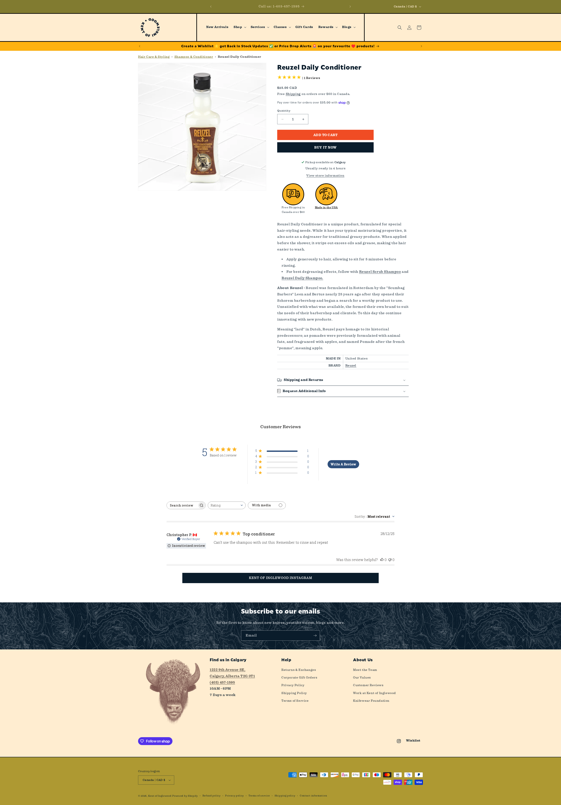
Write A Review (343, 464)
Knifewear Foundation (371, 700)
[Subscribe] (315, 635)
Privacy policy (234, 795)
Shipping (293, 94)
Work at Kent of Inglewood (374, 693)
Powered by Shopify (185, 795)
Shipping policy (285, 795)
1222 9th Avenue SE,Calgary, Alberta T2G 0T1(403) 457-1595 (232, 676)
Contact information (313, 795)
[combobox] (227, 505)
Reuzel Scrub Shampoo (380, 272)
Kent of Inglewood (160, 795)
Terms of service (259, 795)
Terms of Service (295, 700)
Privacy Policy (292, 685)
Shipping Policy (294, 693)
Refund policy (211, 795)
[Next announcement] (350, 6)
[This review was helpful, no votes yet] (381, 559)
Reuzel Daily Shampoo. (302, 278)
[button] (239, 27)
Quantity (283, 110)
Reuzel (351, 365)
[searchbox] (182, 505)
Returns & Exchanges (298, 670)
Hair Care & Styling (154, 56)
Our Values (362, 677)
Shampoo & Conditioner (193, 56)
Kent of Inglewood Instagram (280, 578)
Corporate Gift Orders (299, 677)
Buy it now (325, 147)
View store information (325, 175)
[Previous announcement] (211, 6)
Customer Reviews (368, 685)
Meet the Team (365, 670)
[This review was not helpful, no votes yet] (389, 559)
